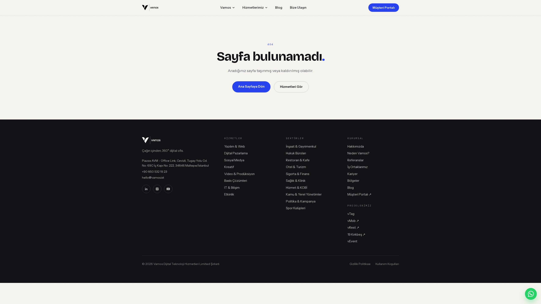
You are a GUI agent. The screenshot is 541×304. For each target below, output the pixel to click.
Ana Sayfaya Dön (251, 86)
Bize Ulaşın (298, 7)
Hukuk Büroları (296, 153)
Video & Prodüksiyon (239, 174)
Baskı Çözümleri (235, 181)
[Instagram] (157, 189)
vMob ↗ (353, 221)
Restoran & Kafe (298, 160)
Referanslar (355, 160)
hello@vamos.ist (153, 177)
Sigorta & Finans (297, 174)
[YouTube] (168, 189)
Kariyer (352, 174)
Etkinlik (229, 194)
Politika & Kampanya (301, 201)
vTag (350, 214)
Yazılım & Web (234, 146)
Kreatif (229, 167)
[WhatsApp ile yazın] (531, 294)
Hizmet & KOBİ (296, 188)
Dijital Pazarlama (236, 153)
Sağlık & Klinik (296, 181)
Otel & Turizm (296, 167)
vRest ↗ (353, 227)
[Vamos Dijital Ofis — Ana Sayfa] (150, 7)
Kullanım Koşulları (387, 264)
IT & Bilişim (232, 188)
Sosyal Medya (234, 160)
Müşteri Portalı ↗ (359, 194)
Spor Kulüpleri (295, 208)
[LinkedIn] (146, 189)
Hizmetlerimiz (253, 7)
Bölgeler (353, 181)
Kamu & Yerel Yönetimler (304, 194)
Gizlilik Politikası (360, 264)
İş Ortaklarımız (357, 167)
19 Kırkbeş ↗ (356, 234)
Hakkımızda (355, 146)
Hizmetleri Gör (291, 87)
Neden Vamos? (358, 153)
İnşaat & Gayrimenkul (301, 146)
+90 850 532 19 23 (154, 172)
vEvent (352, 241)
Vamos (225, 7)
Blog (278, 7)
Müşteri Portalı (384, 8)
